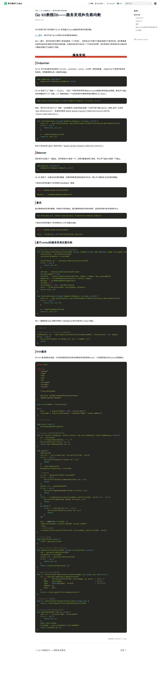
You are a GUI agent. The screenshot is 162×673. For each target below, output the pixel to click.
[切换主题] (155, 3)
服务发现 (137, 15)
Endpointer (139, 18)
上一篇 (37, 35)
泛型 (122, 650)
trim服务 (139, 30)
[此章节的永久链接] (88, 55)
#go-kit (145, 39)
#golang (139, 39)
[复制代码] (124, 79)
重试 (137, 24)
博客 (36, 10)
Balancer (139, 21)
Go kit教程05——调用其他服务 (51, 650)
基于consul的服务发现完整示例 (146, 27)
